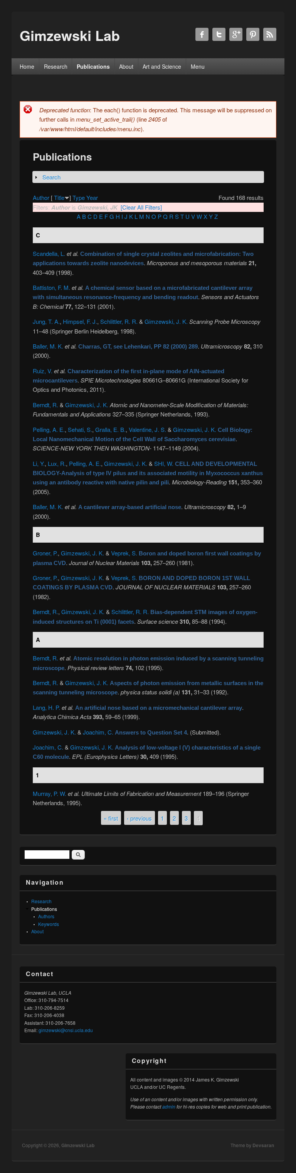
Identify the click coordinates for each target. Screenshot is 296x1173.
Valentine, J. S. (147, 429)
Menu (198, 66)
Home (27, 66)
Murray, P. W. (49, 793)
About (126, 66)
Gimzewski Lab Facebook (202, 34)
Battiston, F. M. (51, 287)
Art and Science (162, 66)
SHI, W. (163, 463)
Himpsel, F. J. (80, 321)
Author (41, 197)
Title (59, 197)
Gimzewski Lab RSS (269, 34)
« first (111, 818)
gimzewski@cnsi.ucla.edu (66, 1030)
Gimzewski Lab (77, 1145)
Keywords (48, 924)
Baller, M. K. (48, 346)
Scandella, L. (49, 253)
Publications (93, 66)
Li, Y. (39, 463)
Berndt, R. (45, 405)
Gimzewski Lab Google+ (235, 34)
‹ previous (139, 818)
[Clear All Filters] (141, 207)
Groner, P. (45, 553)
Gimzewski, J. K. (166, 321)
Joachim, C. (98, 732)
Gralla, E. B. (110, 429)
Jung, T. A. (46, 321)
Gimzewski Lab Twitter (218, 34)
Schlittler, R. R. (119, 321)
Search (51, 177)
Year (92, 197)
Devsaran (263, 1145)
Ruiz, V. (42, 371)
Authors (46, 916)
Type (78, 197)
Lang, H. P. (46, 707)
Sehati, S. (80, 429)
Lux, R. (57, 463)
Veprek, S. (124, 553)
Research (55, 66)
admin (168, 1106)
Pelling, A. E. (49, 429)
